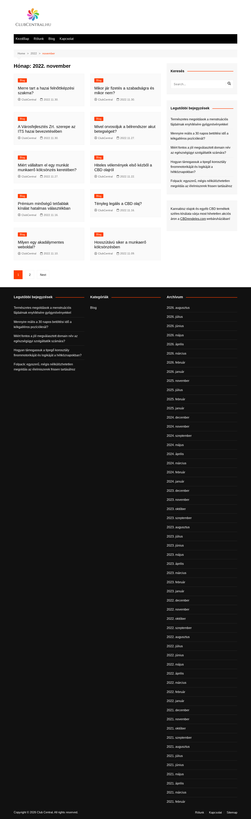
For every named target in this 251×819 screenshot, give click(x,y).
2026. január (175, 371)
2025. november (178, 380)
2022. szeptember (179, 628)
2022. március (176, 682)
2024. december (178, 417)
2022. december (178, 600)
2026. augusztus (178, 307)
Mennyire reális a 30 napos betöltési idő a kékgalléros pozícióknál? (199, 136)
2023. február (176, 582)
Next (43, 274)
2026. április (175, 344)
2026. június (175, 326)
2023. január (175, 591)
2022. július (175, 646)
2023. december (178, 490)
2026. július (175, 316)
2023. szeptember (179, 518)
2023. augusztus (178, 527)
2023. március (176, 573)
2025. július (175, 390)
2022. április (175, 673)
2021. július (175, 756)
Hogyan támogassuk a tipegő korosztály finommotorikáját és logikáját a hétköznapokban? (198, 167)
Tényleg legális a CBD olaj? (118, 203)
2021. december (178, 710)
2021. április (175, 783)
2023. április (175, 563)
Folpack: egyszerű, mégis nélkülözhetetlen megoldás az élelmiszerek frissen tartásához (201, 183)
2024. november (178, 426)
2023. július (175, 536)
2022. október (176, 618)
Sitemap (232, 812)
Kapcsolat (67, 38)
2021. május (175, 774)
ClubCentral (29, 99)
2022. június (175, 655)
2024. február (176, 472)
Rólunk (39, 38)
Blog (51, 38)
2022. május (175, 664)
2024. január (175, 481)
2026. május (175, 335)
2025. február (176, 399)
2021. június (175, 765)
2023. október (176, 509)
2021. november (178, 719)
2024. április (175, 454)
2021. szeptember (179, 737)
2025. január (175, 408)
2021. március (176, 792)
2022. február (176, 692)
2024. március (176, 463)
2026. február (176, 362)
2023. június (175, 545)
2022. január (175, 701)
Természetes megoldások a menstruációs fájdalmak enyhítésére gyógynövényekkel (199, 122)
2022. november (178, 609)
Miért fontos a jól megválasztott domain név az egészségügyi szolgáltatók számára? (200, 150)
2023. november (178, 499)
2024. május (175, 445)
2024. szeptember (179, 435)
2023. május (175, 554)
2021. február (176, 801)
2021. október (176, 728)
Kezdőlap (22, 38)
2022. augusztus (178, 637)
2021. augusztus (178, 746)
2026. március (176, 353)
